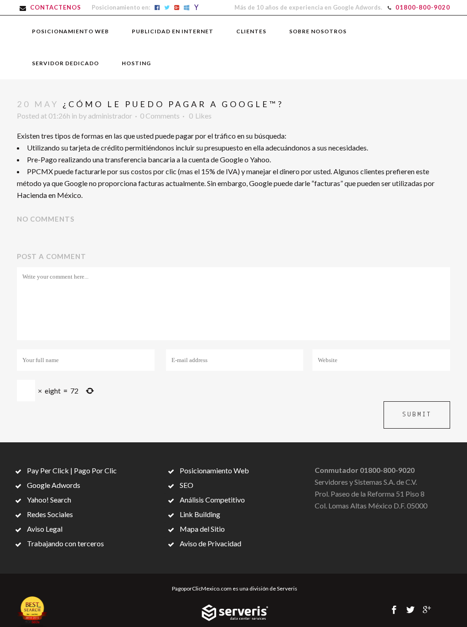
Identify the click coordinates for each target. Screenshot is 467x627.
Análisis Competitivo (211, 499)
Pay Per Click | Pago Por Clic (71, 470)
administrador (110, 115)
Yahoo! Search (48, 499)
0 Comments (160, 115)
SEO (185, 485)
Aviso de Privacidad (209, 543)
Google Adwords (53, 485)
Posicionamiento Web (213, 470)
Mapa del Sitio (201, 528)
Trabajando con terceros (65, 543)
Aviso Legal (44, 528)
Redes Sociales (49, 514)
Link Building (199, 514)
